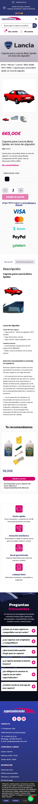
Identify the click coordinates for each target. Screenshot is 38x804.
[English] (16, 13)
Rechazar (15, 800)
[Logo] (19, 711)
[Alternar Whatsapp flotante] (30, 798)
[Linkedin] (24, 719)
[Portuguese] (19, 13)
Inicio (3, 64)
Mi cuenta (28, 31)
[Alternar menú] (36, 19)
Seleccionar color (11, 173)
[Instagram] (19, 719)
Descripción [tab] (8, 262)
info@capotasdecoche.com (17, 741)
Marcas (11, 64)
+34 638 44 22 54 (10, 736)
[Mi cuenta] (21, 31)
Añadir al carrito (15, 197)
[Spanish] (21, 13)
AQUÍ (31, 789)
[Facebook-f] (14, 719)
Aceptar (6, 800)
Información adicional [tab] (24, 262)
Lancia (19, 64)
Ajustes (25, 800)
